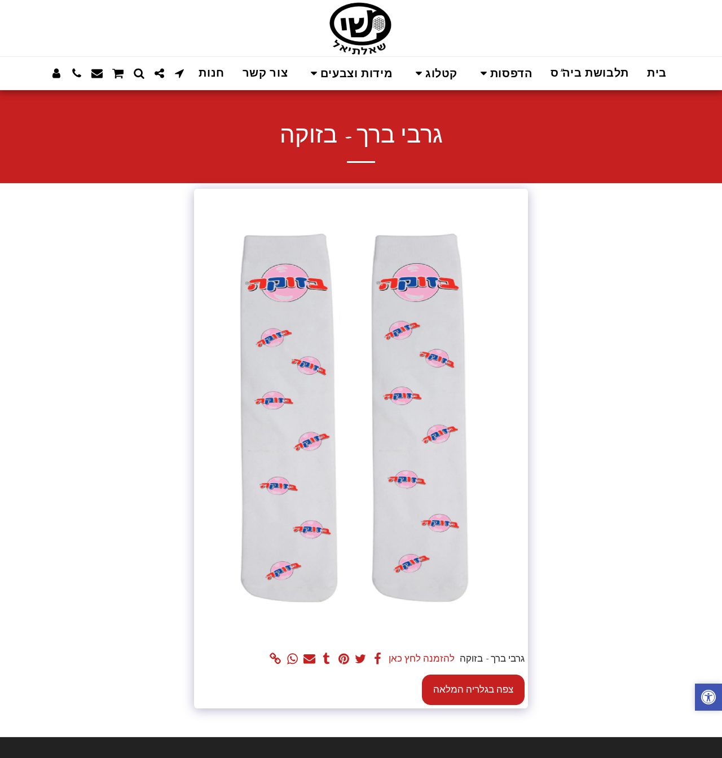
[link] (275, 659)
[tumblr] (326, 659)
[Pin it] (343, 659)
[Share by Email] (309, 659)
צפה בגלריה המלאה (473, 689)
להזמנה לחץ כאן (422, 658)
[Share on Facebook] (378, 659)
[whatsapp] (292, 659)
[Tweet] (361, 659)
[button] (504, 73)
